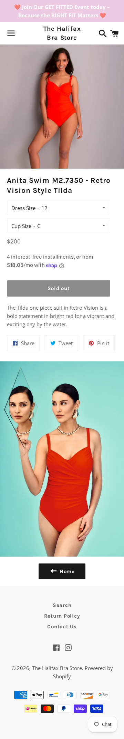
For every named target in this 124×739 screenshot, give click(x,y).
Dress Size (23, 207)
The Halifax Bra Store (62, 33)
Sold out (59, 288)
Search (62, 605)
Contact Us (62, 626)
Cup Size (21, 225)
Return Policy (62, 616)
